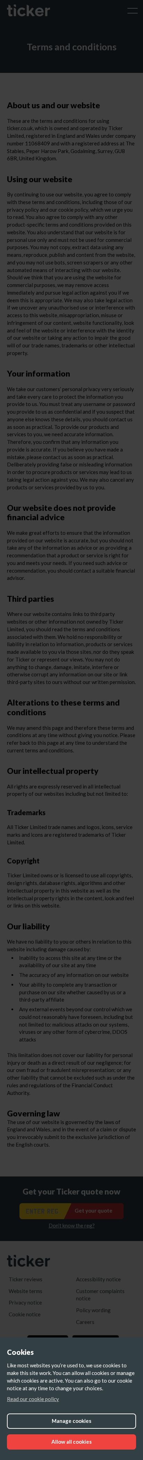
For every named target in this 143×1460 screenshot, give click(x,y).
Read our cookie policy (33, 1399)
